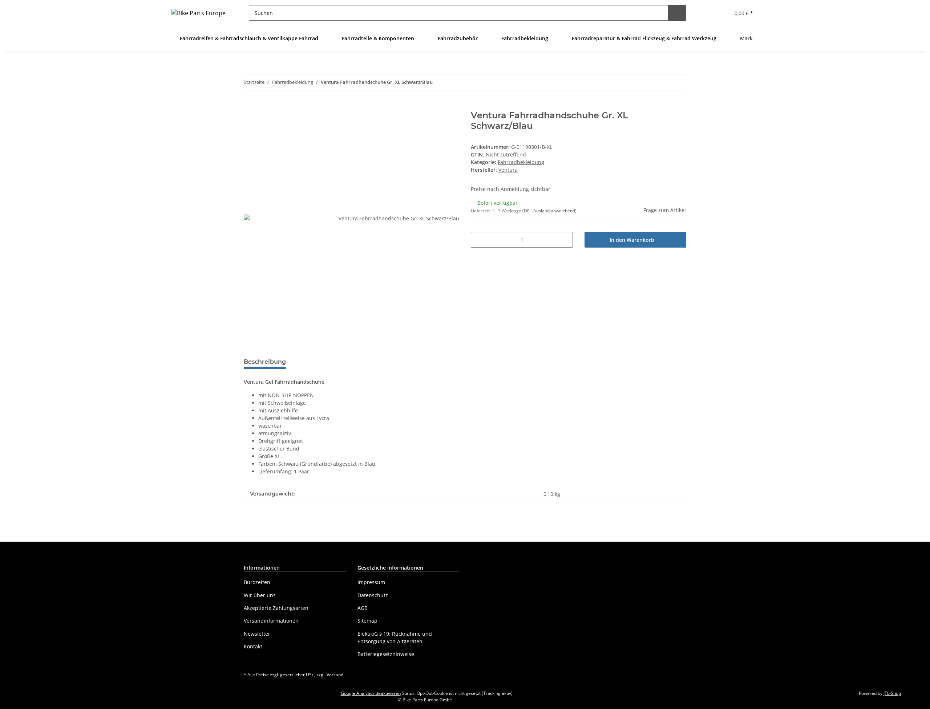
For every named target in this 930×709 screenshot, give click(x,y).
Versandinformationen (271, 620)
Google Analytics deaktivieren (371, 693)
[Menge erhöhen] (565, 239)
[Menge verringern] (479, 239)
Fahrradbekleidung (521, 162)
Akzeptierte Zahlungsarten (276, 607)
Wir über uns (260, 595)
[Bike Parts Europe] (198, 13)
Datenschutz (372, 595)
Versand (335, 675)
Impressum (371, 582)
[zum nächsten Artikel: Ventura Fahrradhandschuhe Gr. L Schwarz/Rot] (678, 82)
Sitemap (367, 620)
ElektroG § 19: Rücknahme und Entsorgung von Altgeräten (394, 637)
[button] (706, 13)
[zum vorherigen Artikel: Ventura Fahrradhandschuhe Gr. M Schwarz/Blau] (663, 82)
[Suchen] (677, 13)
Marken (749, 38)
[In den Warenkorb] (249, 106)
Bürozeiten (257, 582)
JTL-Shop (892, 693)
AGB (362, 607)
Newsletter (257, 633)
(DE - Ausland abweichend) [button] (549, 211)
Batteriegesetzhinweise (385, 654)
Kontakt (253, 646)
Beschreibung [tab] (265, 361)
